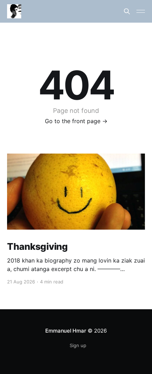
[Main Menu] (140, 11)
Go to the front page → (76, 121)
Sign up (78, 345)
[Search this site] (127, 11)
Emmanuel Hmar (65, 330)
